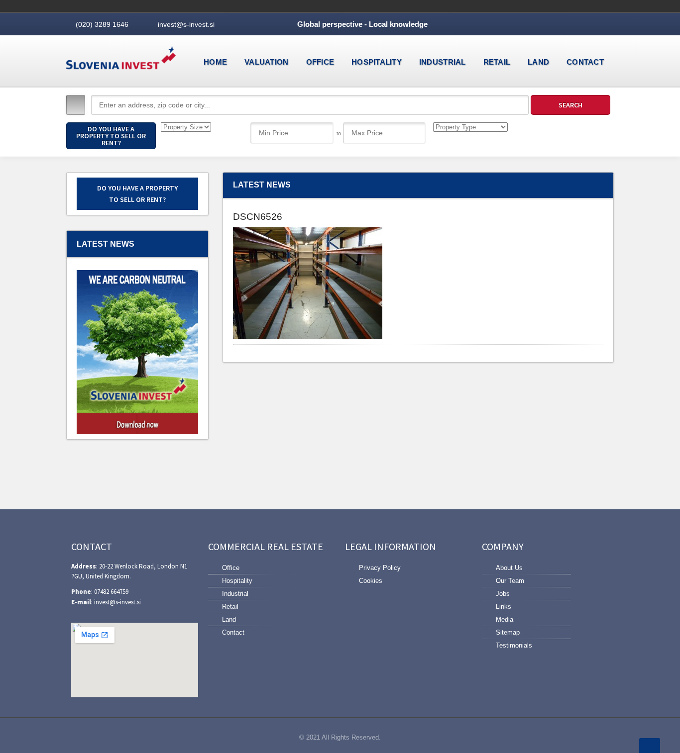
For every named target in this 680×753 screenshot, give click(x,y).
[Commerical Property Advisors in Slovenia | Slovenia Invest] (121, 60)
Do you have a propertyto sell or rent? (137, 193)
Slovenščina (559, 6)
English (573, 6)
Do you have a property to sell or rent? (111, 135)
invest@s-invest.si (186, 24)
